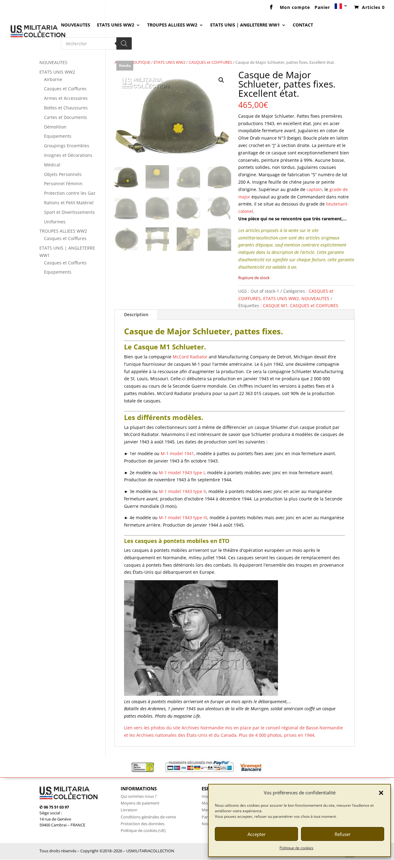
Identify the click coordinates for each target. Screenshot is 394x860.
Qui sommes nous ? (139, 796)
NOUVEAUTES (75, 25)
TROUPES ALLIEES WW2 (172, 25)
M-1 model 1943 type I (182, 472)
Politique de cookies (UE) (143, 830)
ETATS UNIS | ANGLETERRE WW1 (245, 25)
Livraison (129, 810)
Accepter (256, 834)
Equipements (57, 136)
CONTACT (303, 25)
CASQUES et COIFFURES (210, 62)
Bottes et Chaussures (66, 108)
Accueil (121, 62)
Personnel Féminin (63, 183)
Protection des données (142, 823)
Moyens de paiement (140, 803)
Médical (52, 165)
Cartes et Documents (65, 117)
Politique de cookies (296, 847)
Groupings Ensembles (66, 146)
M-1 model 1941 (177, 453)
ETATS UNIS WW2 (115, 25)
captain (314, 189)
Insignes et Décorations (68, 155)
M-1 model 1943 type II (182, 491)
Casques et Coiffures (65, 89)
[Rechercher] (124, 43)
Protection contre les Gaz (69, 193)
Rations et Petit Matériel (69, 203)
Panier (322, 7)
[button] (381, 793)
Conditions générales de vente (148, 817)
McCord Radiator (190, 357)
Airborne (53, 79)
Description (136, 314)
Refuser (343, 834)
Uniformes (55, 222)
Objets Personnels (63, 174)
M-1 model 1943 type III (183, 517)
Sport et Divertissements (69, 212)
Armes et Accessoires (66, 98)
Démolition (55, 127)
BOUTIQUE (140, 62)
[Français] (341, 8)
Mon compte (295, 7)
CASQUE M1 (275, 305)
